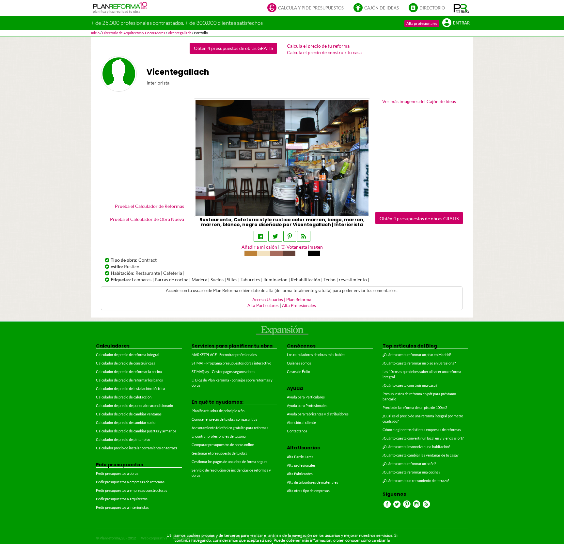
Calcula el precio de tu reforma (318, 46)
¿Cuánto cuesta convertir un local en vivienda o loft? (423, 438)
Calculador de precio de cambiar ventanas (129, 414)
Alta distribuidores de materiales (312, 482)
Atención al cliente (301, 422)
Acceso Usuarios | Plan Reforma (281, 299)
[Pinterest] (289, 236)
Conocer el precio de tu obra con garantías (224, 419)
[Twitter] (275, 236)
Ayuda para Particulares (306, 397)
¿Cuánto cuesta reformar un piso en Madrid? (417, 354)
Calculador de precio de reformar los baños (129, 380)
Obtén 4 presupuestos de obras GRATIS (233, 48)
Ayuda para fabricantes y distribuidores (318, 414)
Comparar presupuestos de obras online (223, 445)
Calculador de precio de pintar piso (123, 439)
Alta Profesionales (299, 305)
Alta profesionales (421, 23)
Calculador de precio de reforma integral (127, 354)
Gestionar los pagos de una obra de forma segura (230, 461)
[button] (461, 8)
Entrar (461, 23)
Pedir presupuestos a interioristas (122, 507)
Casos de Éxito (298, 371)
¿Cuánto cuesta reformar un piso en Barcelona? (419, 363)
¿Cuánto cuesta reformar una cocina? (411, 472)
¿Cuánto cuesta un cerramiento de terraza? (416, 480)
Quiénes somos (299, 363)
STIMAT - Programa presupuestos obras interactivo (231, 363)
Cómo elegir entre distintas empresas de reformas (422, 429)
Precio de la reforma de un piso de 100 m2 (415, 407)
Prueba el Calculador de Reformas (149, 206)
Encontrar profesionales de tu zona (219, 436)
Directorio (432, 8)
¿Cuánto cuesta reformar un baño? (409, 463)
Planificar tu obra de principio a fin (218, 411)
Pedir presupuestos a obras (117, 473)
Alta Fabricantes (300, 474)
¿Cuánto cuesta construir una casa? (410, 385)
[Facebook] (260, 236)
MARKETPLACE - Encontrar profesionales (224, 354)
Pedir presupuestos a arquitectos (122, 499)
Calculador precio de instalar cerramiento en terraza (137, 448)
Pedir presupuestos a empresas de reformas (130, 482)
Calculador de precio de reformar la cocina (129, 371)
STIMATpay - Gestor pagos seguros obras (223, 371)
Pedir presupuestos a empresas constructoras (131, 490)
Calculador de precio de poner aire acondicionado (134, 405)
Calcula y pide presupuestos (311, 8)
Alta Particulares (263, 305)
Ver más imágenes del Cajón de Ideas (419, 101)
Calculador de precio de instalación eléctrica (130, 388)
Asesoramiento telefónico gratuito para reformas (230, 428)
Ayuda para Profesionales (307, 405)
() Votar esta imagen (301, 247)
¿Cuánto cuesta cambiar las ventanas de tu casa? (420, 455)
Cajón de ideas (381, 8)
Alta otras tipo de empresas (308, 491)
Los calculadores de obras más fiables (316, 354)
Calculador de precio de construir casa (125, 363)
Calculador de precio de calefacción (123, 397)
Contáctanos (297, 431)
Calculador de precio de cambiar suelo (125, 422)
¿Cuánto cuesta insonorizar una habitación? (416, 446)
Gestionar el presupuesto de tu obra (219, 453)
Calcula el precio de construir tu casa (324, 52)
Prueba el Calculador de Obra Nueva (147, 219)
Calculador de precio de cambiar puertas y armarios (136, 431)
